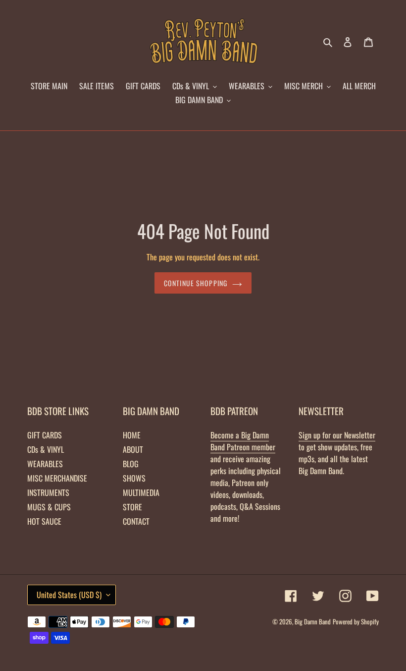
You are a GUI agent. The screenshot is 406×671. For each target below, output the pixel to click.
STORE (132, 507)
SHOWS (134, 478)
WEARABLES (45, 464)
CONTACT (136, 521)
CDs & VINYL (45, 449)
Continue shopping (195, 283)
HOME (132, 435)
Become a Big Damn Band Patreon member (242, 441)
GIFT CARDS (44, 435)
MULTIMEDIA (141, 492)
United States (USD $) (69, 595)
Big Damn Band (313, 621)
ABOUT (133, 449)
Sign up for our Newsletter (337, 435)
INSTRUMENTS (48, 492)
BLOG (131, 464)
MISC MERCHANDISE (57, 478)
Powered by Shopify (356, 621)
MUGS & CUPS (49, 507)
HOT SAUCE (44, 521)
